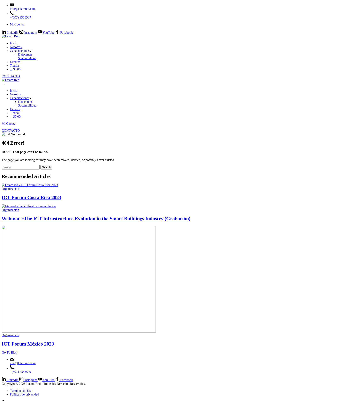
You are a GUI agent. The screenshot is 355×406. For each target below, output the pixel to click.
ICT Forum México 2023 (28, 344)
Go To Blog (9, 352)
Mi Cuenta (17, 24)
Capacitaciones (19, 50)
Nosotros (16, 47)
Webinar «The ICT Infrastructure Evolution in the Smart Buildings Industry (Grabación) (96, 218)
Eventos (15, 62)
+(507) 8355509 (20, 17)
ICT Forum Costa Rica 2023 (31, 197)
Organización (10, 188)
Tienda (14, 65)
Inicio (13, 43)
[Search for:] (21, 167)
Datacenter (25, 54)
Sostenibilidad (27, 58)
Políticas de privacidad (24, 394)
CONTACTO (11, 76)
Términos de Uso (21, 390)
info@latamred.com (23, 8)
